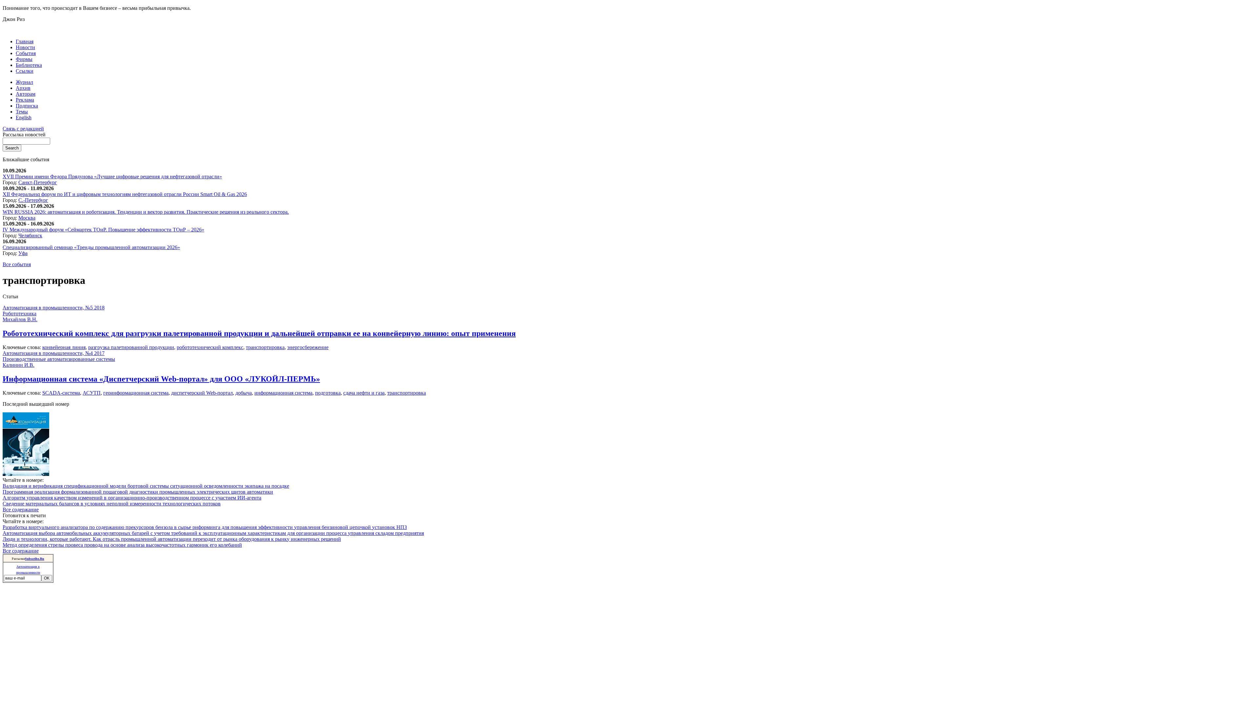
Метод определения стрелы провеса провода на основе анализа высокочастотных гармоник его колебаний (122, 545)
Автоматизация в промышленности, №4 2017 (54, 353)
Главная (24, 41)
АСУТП (92, 393)
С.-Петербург (33, 200)
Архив (23, 88)
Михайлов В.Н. (20, 319)
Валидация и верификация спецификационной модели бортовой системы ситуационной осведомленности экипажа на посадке (146, 486)
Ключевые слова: (22, 347)
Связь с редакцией (23, 128)
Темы (22, 111)
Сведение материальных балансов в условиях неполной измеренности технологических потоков (112, 503)
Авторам (25, 94)
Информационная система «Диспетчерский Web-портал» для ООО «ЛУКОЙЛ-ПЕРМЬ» (161, 379)
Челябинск (30, 235)
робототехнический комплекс (210, 347)
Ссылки (24, 71)
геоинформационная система (136, 393)
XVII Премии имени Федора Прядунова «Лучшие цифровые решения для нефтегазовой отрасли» (112, 176)
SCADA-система (61, 393)
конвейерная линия (64, 347)
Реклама (25, 100)
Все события (17, 264)
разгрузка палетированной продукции (131, 347)
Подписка (27, 105)
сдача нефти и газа (364, 393)
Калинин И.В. (18, 365)
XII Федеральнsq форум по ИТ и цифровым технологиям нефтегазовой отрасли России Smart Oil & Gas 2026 (125, 194)
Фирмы (24, 59)
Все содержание (21, 509)
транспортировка (265, 347)
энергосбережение (308, 347)
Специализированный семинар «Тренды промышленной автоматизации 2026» (91, 247)
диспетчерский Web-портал (202, 393)
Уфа (23, 253)
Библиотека (29, 65)
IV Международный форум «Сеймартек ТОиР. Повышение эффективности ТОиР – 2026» (103, 229)
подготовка (328, 393)
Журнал (24, 82)
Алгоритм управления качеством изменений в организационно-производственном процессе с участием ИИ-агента (132, 498)
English (23, 117)
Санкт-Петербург (37, 182)
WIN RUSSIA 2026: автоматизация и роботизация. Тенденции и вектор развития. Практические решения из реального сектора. (146, 212)
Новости (25, 47)
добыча (243, 393)
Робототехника (19, 313)
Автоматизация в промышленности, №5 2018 (54, 307)
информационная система (283, 393)
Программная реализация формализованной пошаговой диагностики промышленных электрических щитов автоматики (138, 492)
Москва (26, 218)
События (26, 53)
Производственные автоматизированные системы (59, 359)
